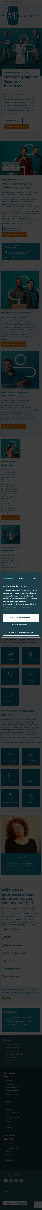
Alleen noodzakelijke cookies (21, 632)
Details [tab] (21, 578)
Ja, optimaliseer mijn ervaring (21, 617)
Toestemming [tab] (8, 578)
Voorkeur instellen (19, 625)
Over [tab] (34, 578)
